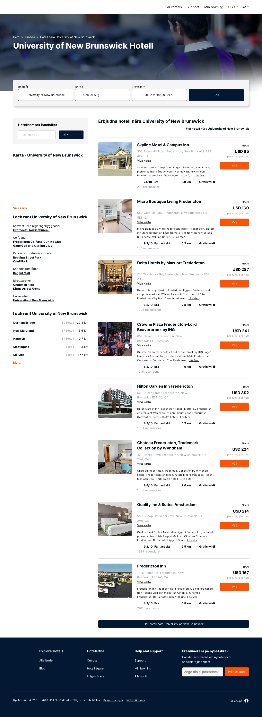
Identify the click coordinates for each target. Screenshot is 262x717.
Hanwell (19, 338)
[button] (245, 7)
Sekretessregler (113, 700)
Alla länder (46, 660)
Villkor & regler (135, 700)
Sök (216, 95)
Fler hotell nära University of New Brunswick (217, 128)
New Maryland (23, 330)
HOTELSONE (57, 700)
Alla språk (141, 676)
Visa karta (20, 208)
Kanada (30, 37)
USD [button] (231, 7)
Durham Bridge (24, 322)
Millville (19, 354)
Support (193, 7)
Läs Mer (200, 175)
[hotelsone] (39, 7)
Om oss (92, 660)
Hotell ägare (95, 668)
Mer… (17, 362)
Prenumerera (237, 671)
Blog (42, 668)
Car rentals (173, 7)
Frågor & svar (96, 676)
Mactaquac (21, 346)
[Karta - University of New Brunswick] (50, 182)
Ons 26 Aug (91, 94)
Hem (16, 37)
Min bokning (213, 7)
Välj (234, 165)
